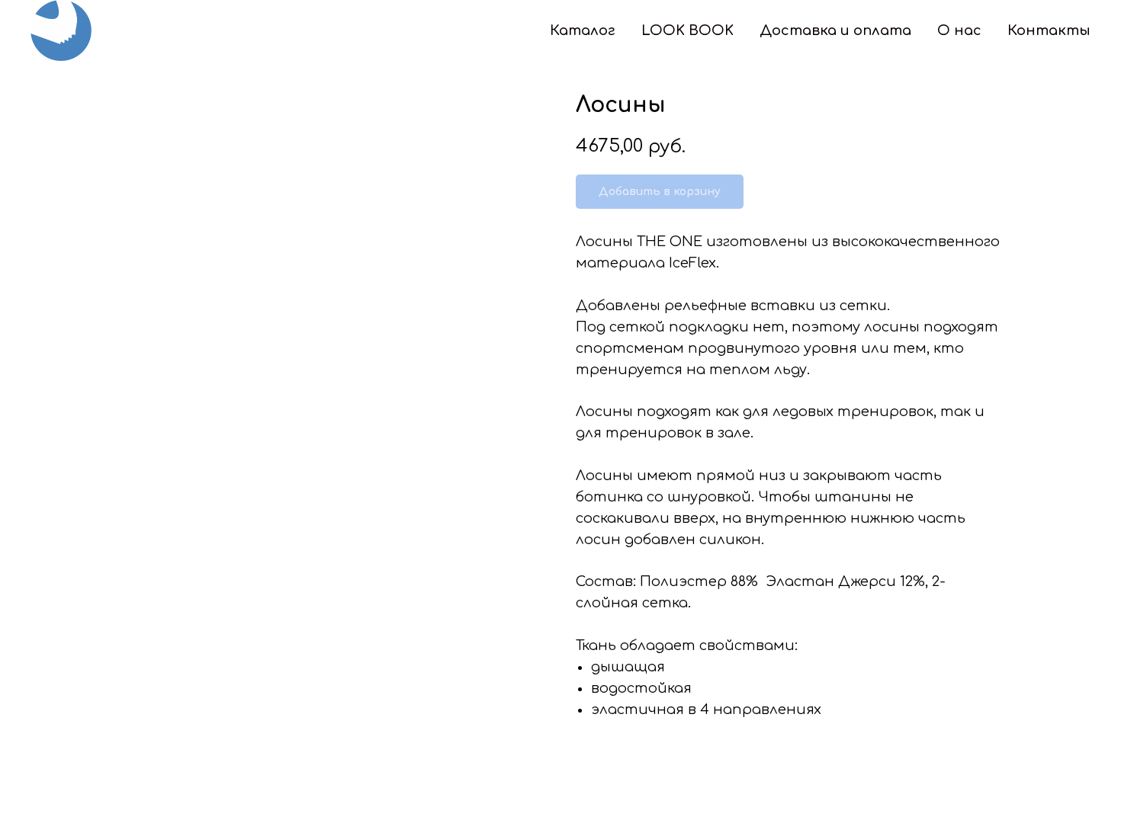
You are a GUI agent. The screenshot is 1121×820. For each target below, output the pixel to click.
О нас (959, 30)
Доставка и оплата (835, 30)
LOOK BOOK (687, 30)
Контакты (1048, 30)
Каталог (582, 30)
